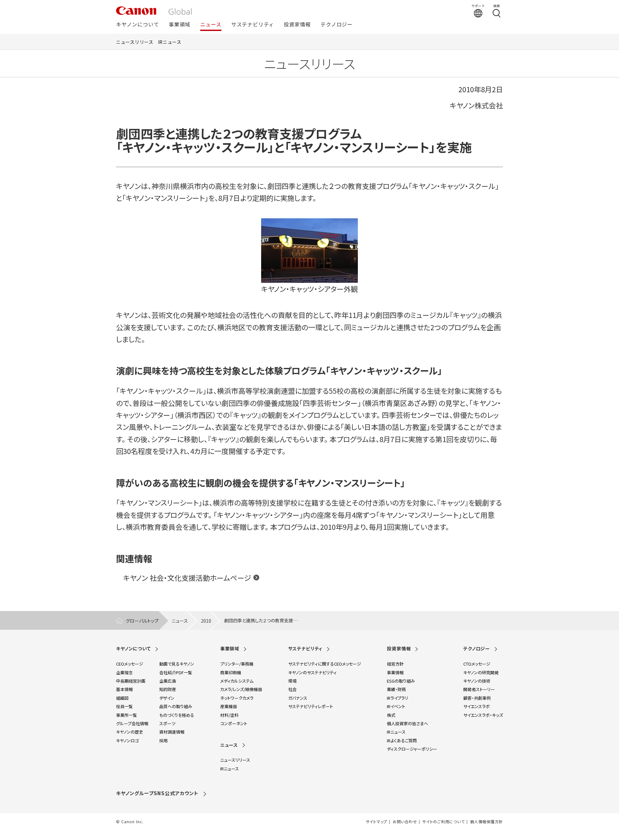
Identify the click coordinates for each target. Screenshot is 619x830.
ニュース (210, 24)
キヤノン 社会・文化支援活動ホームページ (187, 577)
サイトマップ (376, 822)
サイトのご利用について (443, 822)
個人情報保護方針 (486, 822)
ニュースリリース (134, 42)
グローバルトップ (142, 621)
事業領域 (179, 24)
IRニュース (170, 42)
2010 (206, 621)
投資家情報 (297, 24)
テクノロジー (336, 24)
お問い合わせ (405, 822)
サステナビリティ (252, 24)
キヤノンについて (137, 24)
